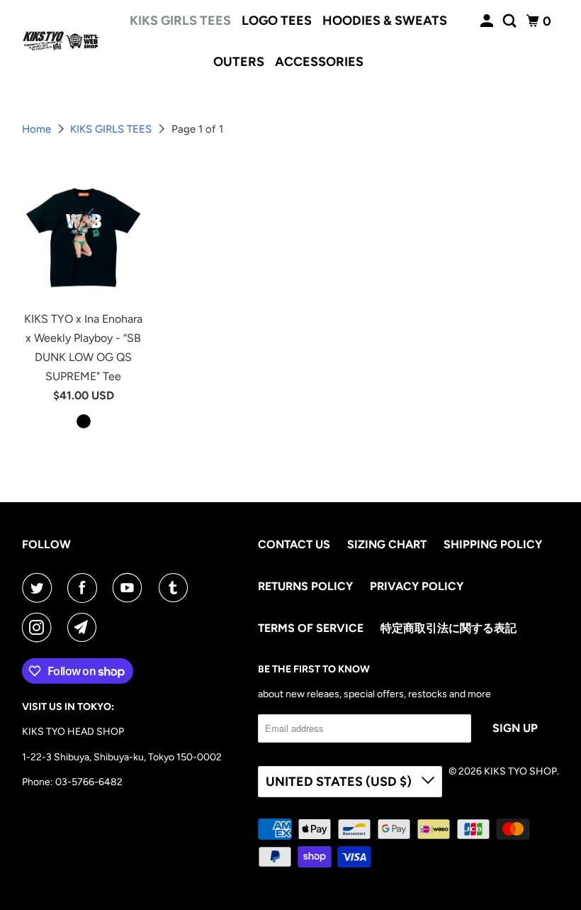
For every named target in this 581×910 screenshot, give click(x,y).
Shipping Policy (493, 544)
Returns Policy (305, 586)
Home (38, 129)
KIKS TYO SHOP (520, 771)
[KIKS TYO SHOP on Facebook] (85, 588)
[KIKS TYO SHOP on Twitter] (39, 588)
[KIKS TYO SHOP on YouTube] (130, 588)
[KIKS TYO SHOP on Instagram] (39, 628)
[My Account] (488, 21)
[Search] (510, 21)
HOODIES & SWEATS (384, 20)
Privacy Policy (416, 586)
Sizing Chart (387, 544)
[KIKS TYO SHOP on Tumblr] (176, 588)
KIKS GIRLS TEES (180, 20)
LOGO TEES (277, 20)
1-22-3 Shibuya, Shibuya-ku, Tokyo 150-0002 (122, 757)
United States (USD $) (340, 781)
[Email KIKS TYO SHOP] (85, 628)
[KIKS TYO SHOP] (61, 41)
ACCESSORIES (319, 62)
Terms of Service (310, 628)
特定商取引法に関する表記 (448, 628)
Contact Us (294, 544)
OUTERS (238, 62)
